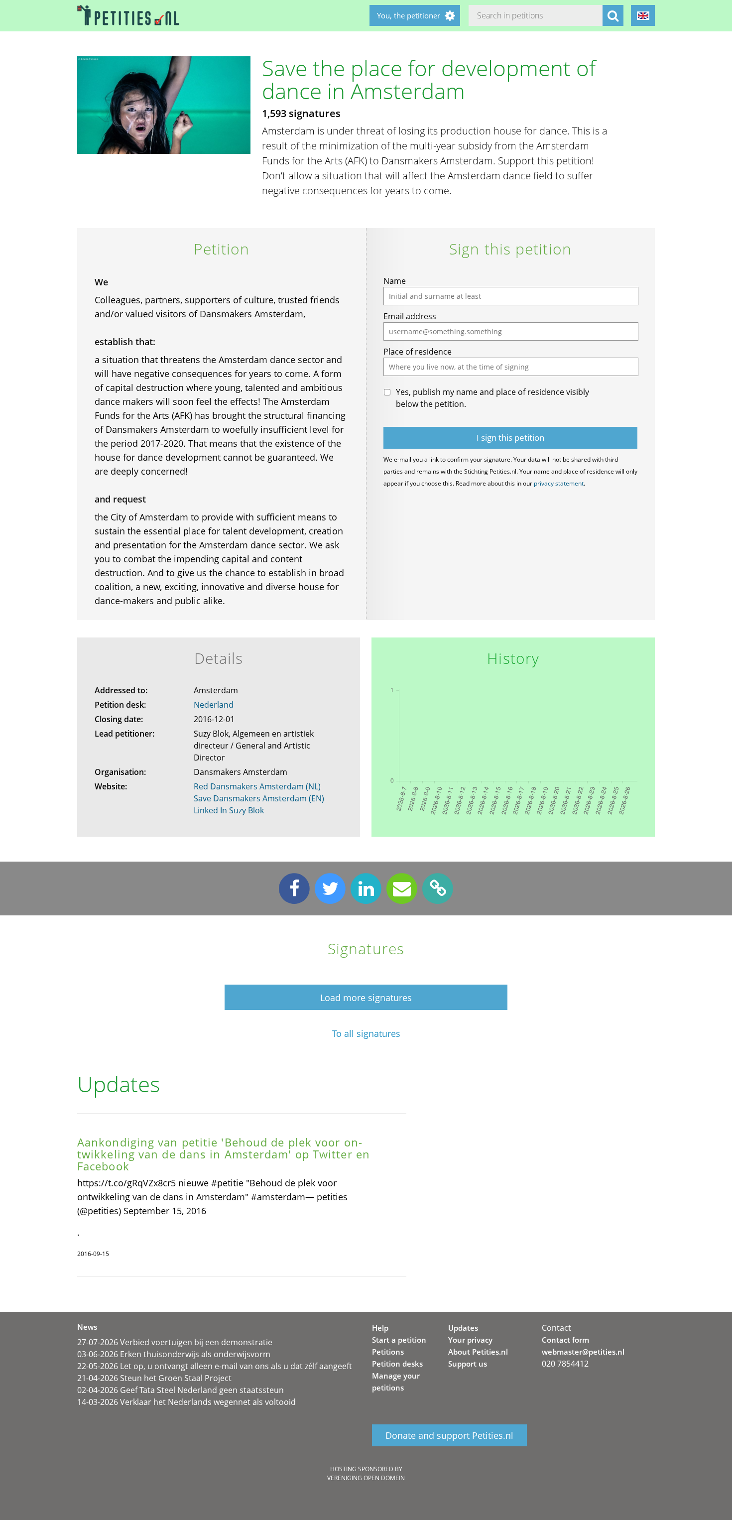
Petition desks (397, 1364)
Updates (463, 1328)
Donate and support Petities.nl (449, 1435)
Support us (467, 1364)
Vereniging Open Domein (366, 1478)
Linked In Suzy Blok (229, 810)
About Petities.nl (478, 1352)
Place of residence (417, 351)
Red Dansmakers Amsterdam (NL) (257, 786)
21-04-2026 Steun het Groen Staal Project (154, 1378)
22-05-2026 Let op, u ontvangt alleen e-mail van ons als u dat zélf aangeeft (214, 1366)
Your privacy (470, 1340)
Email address (409, 316)
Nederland (214, 704)
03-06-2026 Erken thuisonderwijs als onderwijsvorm (173, 1354)
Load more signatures (366, 998)
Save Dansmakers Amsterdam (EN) (259, 798)
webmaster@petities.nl (583, 1352)
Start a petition (399, 1340)
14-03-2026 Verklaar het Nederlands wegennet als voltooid (186, 1401)
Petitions (388, 1352)
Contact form (565, 1340)
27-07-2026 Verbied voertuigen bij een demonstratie (174, 1342)
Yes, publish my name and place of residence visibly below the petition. (492, 397)
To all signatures (366, 1033)
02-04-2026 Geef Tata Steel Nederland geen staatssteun (180, 1390)
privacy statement (559, 483)
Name (394, 280)
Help (380, 1328)
